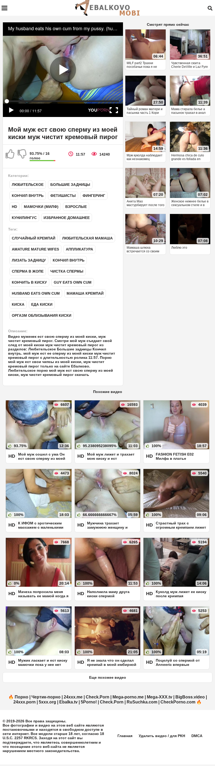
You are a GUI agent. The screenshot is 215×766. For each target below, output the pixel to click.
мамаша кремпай (85, 293)
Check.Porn (97, 697)
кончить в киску (29, 282)
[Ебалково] (108, 8)
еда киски (41, 304)
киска (18, 304)
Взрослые (76, 207)
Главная (124, 736)
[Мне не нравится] (22, 156)
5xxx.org (47, 702)
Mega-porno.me (128, 697)
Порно (21, 697)
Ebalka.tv (68, 702)
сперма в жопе (28, 271)
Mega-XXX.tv (159, 697)
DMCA (196, 736)
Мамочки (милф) (41, 207)
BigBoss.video (190, 697)
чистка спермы (66, 271)
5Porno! (89, 702)
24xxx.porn (24, 702)
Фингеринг (94, 195)
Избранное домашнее (67, 218)
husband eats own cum (36, 293)
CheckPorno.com (177, 702)
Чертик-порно (46, 697)
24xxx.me (73, 697)
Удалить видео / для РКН (162, 736)
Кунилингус (24, 218)
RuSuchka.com (142, 702)
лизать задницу (29, 260)
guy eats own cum (73, 282)
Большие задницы (70, 184)
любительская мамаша (87, 238)
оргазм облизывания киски (41, 315)
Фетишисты (63, 195)
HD (14, 207)
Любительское (28, 184)
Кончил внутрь (28, 195)
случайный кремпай (33, 238)
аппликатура (79, 249)
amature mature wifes (35, 249)
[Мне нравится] (10, 156)
